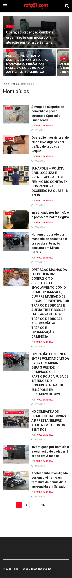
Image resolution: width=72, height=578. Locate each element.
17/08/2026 (39, 130)
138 (43, 504)
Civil (10, 26)
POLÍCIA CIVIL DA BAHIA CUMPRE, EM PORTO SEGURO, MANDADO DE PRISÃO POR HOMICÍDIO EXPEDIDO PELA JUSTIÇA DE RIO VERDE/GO (27, 64)
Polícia (15, 84)
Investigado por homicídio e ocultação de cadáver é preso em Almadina (50, 451)
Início (6, 84)
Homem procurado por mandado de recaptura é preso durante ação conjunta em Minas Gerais (49, 243)
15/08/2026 (39, 346)
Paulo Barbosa (44, 125)
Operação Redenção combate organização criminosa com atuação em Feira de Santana (29, 37)
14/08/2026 (39, 439)
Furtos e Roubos (14, 413)
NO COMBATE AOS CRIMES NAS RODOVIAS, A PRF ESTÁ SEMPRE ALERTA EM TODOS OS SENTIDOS (49, 420)
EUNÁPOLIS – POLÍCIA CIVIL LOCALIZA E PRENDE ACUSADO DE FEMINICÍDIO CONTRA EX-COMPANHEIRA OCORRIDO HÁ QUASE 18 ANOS (49, 182)
